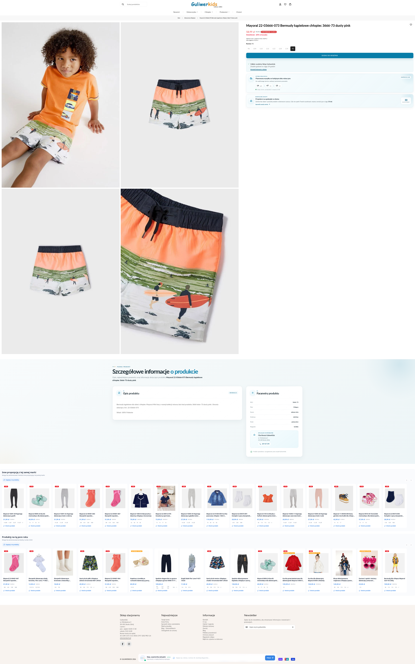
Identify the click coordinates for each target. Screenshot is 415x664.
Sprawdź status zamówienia (170, 624)
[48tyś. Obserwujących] (122, 644)
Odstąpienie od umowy (169, 630)
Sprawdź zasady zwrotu (261, 104)
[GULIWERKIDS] (207, 4)
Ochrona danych (208, 635)
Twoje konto (165, 620)
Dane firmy (165, 622)
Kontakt (205, 620)
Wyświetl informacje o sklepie (258, 69)
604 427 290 (265, 444)
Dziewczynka (191, 12)
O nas (205, 622)
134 (286, 49)
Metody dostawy (208, 626)
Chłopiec (208, 12)
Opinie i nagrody (208, 624)
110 (261, 49)
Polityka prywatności (209, 633)
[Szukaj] (123, 4)
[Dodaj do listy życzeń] (411, 24)
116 (267, 49)
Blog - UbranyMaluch (168, 628)
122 (273, 49)
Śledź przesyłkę (166, 626)
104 (254, 49)
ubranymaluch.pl (125, 638)
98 (249, 49)
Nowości (176, 12)
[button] (290, 4)
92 (293, 49)
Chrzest (239, 12)
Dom (179, 18)
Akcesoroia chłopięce (189, 18)
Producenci (224, 12)
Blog (204, 630)
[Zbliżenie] (115, 26)
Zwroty (205, 628)
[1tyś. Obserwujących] (129, 644)
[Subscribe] (292, 627)
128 (280, 49)
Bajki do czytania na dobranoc (213, 639)
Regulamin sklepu (208, 637)
